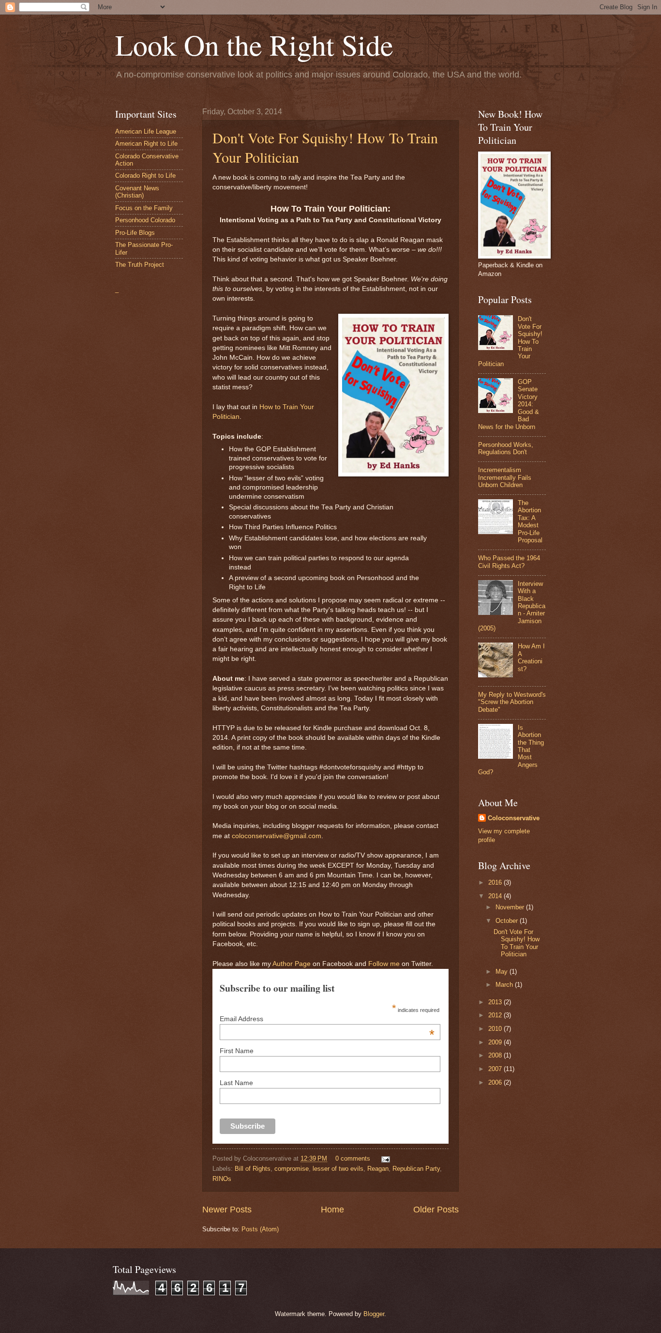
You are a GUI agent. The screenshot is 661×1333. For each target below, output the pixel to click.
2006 (496, 1082)
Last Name (236, 1083)
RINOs (221, 1178)
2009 (496, 1042)
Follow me (384, 963)
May (503, 971)
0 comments (352, 1158)
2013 (496, 1002)
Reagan (378, 1168)
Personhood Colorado (145, 220)
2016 (496, 882)
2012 (496, 1015)
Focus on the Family (144, 208)
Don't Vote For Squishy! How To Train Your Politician (517, 943)
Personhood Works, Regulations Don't (505, 448)
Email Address (327, 1019)
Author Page (291, 963)
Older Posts (436, 1209)
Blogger (373, 1314)
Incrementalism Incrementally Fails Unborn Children (504, 477)
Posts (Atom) (260, 1229)
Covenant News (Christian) (137, 191)
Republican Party (416, 1168)
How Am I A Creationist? (531, 657)
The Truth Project (139, 264)
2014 (496, 896)
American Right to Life (146, 143)
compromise (291, 1168)
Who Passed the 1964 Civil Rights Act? (509, 561)
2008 (496, 1055)
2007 (496, 1069)
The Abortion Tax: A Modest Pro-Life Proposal (530, 521)
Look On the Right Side (254, 44)
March (505, 984)
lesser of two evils (338, 1168)
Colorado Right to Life (145, 175)
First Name (237, 1051)
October (508, 920)
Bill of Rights (252, 1168)
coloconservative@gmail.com (276, 836)
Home (332, 1209)
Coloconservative (514, 818)
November (511, 907)
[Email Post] (384, 1158)
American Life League (145, 131)
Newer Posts (227, 1209)
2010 (496, 1028)
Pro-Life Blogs (135, 232)
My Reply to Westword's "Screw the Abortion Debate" (512, 702)
